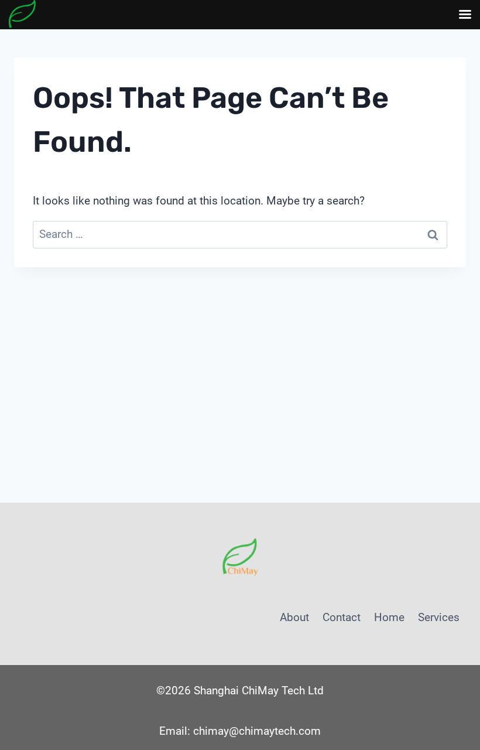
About (294, 617)
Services (439, 617)
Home (389, 617)
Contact (342, 617)
